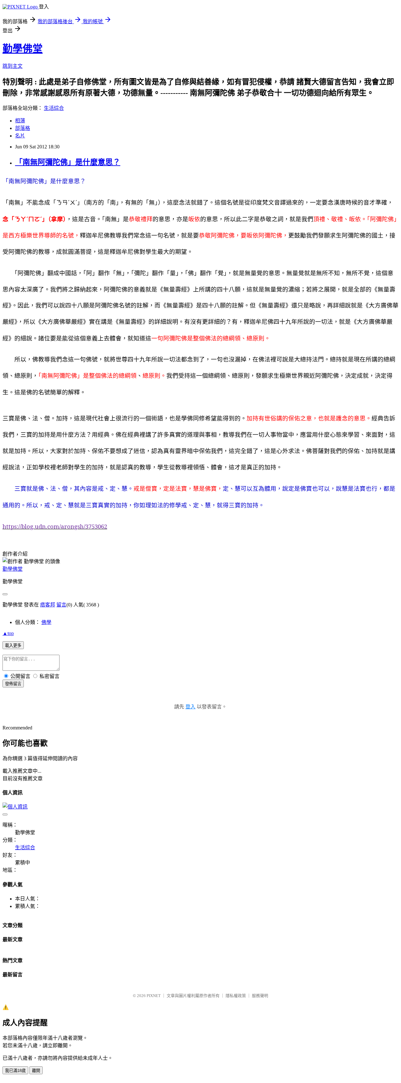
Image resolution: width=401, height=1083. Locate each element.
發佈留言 (13, 683)
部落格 (22, 128)
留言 (61, 604)
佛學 (46, 622)
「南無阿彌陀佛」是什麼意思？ (67, 162)
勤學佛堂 (23, 48)
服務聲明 (260, 995)
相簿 (20, 120)
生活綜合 (54, 108)
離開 (36, 1070)
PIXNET (154, 995)
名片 (20, 135)
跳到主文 (13, 66)
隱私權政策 (236, 995)
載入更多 (13, 645)
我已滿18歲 (15, 1070)
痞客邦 (47, 604)
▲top (8, 633)
